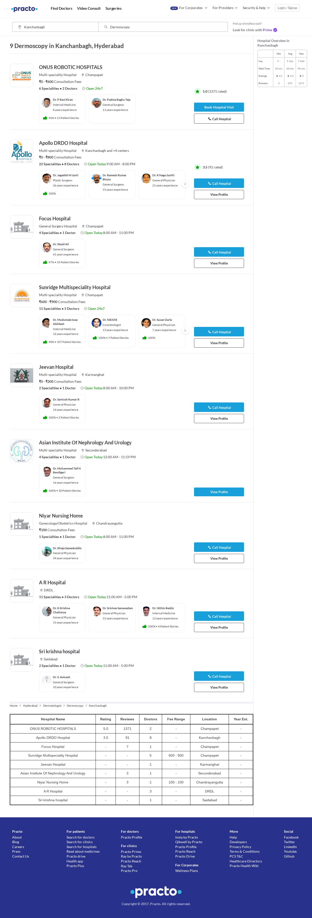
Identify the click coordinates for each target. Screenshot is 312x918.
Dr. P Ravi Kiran (63, 99)
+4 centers (121, 150)
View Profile (219, 194)
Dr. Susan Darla (162, 320)
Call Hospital (221, 119)
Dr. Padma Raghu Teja (116, 99)
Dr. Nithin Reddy (163, 608)
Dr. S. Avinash (61, 677)
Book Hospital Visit (219, 107)
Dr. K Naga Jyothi (163, 175)
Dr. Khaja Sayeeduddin (67, 548)
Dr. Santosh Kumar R (66, 399)
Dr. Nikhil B (110, 320)
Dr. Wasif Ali (61, 244)
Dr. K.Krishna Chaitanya (61, 610)
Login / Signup (287, 8)
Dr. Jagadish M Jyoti (65, 175)
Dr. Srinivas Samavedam (118, 608)
